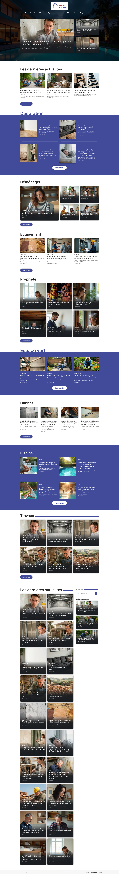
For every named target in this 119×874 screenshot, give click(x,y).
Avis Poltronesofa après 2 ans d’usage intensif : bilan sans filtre (87, 128)
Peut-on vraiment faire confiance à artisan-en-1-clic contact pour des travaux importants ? (33, 831)
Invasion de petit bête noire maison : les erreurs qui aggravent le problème (90, 422)
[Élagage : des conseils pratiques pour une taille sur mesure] (32, 364)
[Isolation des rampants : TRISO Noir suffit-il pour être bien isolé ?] (69, 412)
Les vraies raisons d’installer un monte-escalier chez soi (84, 91)
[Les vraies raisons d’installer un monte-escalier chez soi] (86, 80)
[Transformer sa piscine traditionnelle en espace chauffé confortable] (68, 490)
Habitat (65, 299)
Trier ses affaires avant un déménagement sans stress (68, 215)
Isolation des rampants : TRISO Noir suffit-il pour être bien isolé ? (69, 422)
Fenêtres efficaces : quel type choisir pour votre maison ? (85, 331)
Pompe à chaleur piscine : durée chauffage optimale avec (48, 464)
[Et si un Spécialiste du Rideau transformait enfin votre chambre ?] (28, 153)
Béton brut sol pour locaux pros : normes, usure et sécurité (86, 29)
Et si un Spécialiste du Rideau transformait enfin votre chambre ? (47, 152)
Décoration (41, 122)
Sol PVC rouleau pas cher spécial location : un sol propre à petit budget (68, 197)
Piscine (40, 459)
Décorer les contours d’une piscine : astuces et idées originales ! (48, 489)
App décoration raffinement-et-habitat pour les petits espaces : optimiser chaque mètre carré (33, 858)
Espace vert (23, 373)
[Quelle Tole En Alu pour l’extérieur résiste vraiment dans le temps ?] (29, 412)
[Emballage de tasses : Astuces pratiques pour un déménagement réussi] (39, 203)
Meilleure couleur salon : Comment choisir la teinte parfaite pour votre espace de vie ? (58, 92)
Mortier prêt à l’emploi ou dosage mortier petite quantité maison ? (87, 624)
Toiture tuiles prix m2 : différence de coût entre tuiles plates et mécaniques (85, 566)
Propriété (24, 298)
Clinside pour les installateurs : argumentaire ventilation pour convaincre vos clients (57, 258)
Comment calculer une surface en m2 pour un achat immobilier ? (33, 303)
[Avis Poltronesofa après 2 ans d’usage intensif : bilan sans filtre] (68, 129)
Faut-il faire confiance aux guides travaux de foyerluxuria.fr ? (60, 831)
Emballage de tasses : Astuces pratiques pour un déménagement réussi (37, 213)
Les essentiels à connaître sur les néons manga (58, 303)
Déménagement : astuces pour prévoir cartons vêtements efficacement (89, 214)
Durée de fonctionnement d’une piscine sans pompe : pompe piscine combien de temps (87, 465)
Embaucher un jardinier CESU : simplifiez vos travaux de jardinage (85, 376)
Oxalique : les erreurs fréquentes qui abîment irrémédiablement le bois (57, 566)
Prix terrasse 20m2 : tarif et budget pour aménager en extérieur (58, 376)
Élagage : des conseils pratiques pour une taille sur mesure (32, 376)
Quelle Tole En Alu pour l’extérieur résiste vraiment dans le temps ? (29, 422)
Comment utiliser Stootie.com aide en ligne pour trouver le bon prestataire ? (60, 803)
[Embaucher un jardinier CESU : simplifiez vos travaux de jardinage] (86, 364)
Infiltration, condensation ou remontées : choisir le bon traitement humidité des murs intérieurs (49, 423)
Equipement (23, 254)
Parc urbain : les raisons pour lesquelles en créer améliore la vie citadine (31, 92)
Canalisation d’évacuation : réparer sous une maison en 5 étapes (32, 330)
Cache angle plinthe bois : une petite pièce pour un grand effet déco (48, 128)
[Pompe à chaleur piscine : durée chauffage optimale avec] (28, 465)
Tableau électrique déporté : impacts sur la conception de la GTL (86, 257)
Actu (21, 88)
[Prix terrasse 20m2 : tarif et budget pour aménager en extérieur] (59, 364)
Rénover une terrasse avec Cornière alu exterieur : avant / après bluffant (87, 639)
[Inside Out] (59, 6)
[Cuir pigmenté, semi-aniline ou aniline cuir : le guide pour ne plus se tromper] (32, 245)
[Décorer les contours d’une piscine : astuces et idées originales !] (28, 490)
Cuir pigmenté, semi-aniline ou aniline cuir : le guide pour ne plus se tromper (32, 258)
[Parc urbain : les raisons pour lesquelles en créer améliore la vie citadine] (32, 80)
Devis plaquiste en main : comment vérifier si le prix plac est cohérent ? (87, 47)
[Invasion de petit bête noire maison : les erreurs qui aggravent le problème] (90, 412)
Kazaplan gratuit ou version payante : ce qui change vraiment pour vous (84, 303)
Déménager (80, 606)
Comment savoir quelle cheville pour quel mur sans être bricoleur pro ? (47, 43)
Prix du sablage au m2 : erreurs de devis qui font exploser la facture (32, 566)
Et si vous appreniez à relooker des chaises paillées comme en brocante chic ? (32, 776)
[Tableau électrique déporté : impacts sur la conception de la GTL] (86, 245)
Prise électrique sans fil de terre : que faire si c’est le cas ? (59, 331)
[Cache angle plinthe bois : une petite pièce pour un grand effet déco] (28, 128)
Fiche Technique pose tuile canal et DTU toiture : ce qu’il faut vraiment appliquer (33, 803)
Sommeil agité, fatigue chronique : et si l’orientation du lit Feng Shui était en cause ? (87, 152)
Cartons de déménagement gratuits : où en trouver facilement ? (88, 197)
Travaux (25, 38)
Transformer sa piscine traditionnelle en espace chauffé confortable (86, 489)
